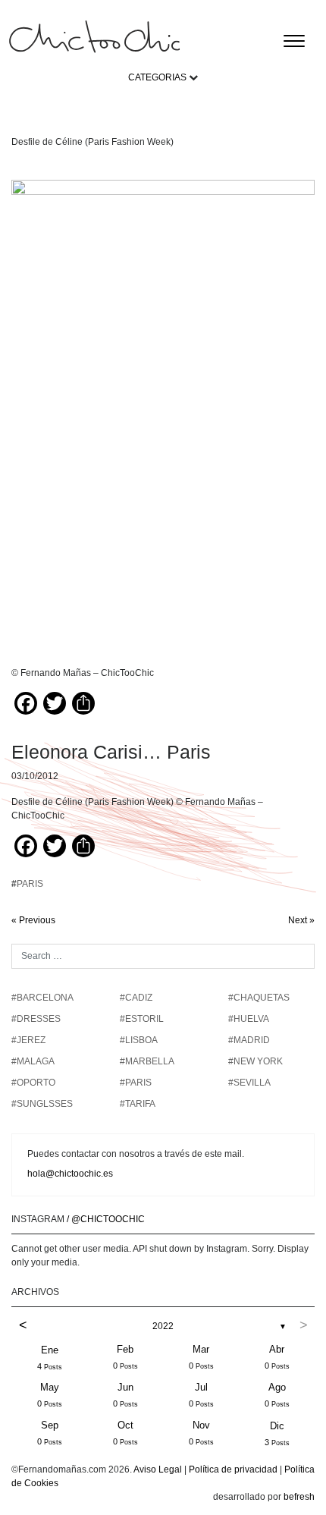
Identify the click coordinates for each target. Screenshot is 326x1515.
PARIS (30, 884)
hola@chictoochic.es (70, 1173)
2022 (163, 1326)
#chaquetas (259, 997)
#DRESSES (36, 1019)
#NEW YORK (255, 1061)
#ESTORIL (142, 1019)
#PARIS (136, 1082)
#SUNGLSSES (42, 1104)
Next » (301, 920)
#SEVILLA (249, 1082)
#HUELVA (248, 1019)
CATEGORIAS (157, 77)
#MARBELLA (147, 1061)
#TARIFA (137, 1104)
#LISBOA (139, 1040)
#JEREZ (28, 1040)
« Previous (33, 920)
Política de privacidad (233, 1469)
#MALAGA (33, 1061)
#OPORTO (33, 1082)
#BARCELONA (42, 997)
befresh (299, 1496)
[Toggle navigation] (294, 41)
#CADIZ (136, 997)
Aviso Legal (157, 1469)
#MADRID (249, 1040)
